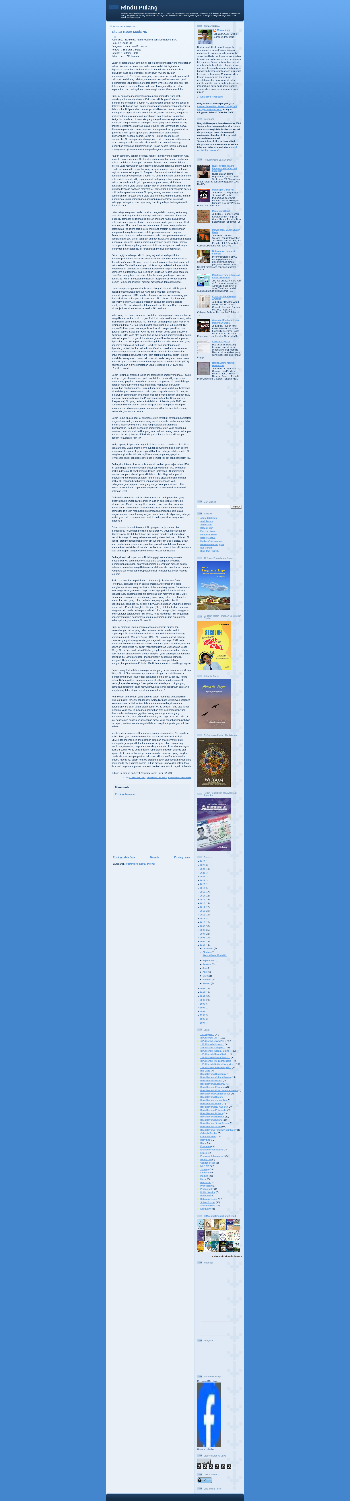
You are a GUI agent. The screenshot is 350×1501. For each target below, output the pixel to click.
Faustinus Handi (208, 534)
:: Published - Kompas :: (212, 1047)
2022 (202, 876)
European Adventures (211, 1156)
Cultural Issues (208, 1136)
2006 (202, 937)
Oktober (207, 952)
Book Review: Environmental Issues (219, 1090)
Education (205, 1146)
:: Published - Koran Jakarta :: (215, 1051)
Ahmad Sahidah (208, 518)
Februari (207, 979)
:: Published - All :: (137, 778)
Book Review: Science (212, 1120)
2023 (202, 873)
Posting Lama (182, 857)
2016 (202, 899)
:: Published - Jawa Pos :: (213, 1041)
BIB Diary (205, 1071)
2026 (202, 861)
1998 (202, 1007)
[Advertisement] (150, 827)
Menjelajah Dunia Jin (223, 189)
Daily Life (205, 1140)
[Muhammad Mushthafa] (209, 1446)
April (205, 972)
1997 (202, 1011)
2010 (202, 922)
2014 (202, 907)
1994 (202, 1023)
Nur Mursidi (206, 548)
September (208, 960)
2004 (202, 945)
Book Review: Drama (211, 1080)
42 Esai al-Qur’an (221, 341)
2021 (202, 880)
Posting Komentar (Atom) (140, 863)
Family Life (206, 1159)
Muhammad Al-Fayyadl (212, 544)
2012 (202, 914)
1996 (202, 1015)
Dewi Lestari (206, 528)
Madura (204, 1176)
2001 (202, 996)
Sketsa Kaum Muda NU (129, 32)
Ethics (203, 1153)
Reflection (205, 1195)
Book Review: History (211, 1097)
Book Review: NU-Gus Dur (179, 778)
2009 (202, 926)
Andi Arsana (206, 521)
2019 (202, 888)
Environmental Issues (211, 1149)
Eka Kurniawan (208, 531)
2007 (202, 934)
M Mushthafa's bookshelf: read (220, 1216)
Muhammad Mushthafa (207, 1381)
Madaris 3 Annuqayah (211, 541)
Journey (204, 1169)
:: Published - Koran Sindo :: (214, 1054)
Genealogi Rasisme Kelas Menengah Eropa (225, 321)
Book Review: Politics (211, 1113)
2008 (202, 930)
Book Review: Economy (212, 1084)
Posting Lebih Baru (124, 857)
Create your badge (205, 1449)
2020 (202, 884)
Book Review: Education (213, 1087)
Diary (203, 1143)
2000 (202, 1000)
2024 (202, 869)
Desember (208, 948)
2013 (202, 911)
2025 (202, 865)
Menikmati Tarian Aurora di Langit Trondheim (226, 276)
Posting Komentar (125, 794)
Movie (203, 1179)
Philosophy (206, 1186)
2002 (202, 992)
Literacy (204, 1172)
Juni (205, 968)
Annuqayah (206, 524)
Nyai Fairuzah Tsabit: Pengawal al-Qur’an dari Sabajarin (224, 168)
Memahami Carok (221, 211)
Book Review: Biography (213, 1074)
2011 (202, 918)
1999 (202, 1004)
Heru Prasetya (207, 538)
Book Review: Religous (212, 1116)
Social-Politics (207, 1205)
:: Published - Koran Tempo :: (215, 1057)
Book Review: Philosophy (213, 1110)
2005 (202, 941)
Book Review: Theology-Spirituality (218, 1130)
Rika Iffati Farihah (209, 551)
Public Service (207, 1192)
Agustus (207, 964)
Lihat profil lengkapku (211, 97)
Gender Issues (207, 1163)
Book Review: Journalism (213, 1100)
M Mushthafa (223, 30)
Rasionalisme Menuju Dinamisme (223, 364)
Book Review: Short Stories (214, 1123)
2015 (202, 903)
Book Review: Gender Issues (215, 1093)
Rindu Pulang (139, 7)
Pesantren (205, 1182)
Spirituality (205, 1209)
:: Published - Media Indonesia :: (216, 1061)
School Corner (207, 1202)
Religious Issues (208, 1199)
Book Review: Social (211, 1126)
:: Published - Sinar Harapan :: (215, 1067)
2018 (202, 892)
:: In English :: (207, 1034)
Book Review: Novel (210, 1103)
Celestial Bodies (208, 1133)
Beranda (154, 857)
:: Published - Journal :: (157, 778)
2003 (202, 988)
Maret (206, 976)
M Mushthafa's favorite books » (227, 1256)
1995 (202, 1019)
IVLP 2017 (205, 1166)
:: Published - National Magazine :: (217, 1064)
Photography (207, 1189)
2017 (202, 896)
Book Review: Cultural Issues (215, 1077)
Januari (206, 983)
